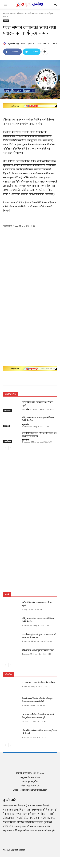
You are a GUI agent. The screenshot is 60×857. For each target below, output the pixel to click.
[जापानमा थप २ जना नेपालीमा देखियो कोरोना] (11, 686)
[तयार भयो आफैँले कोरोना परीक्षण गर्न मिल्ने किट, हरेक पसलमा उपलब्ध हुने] (11, 718)
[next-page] (10, 448)
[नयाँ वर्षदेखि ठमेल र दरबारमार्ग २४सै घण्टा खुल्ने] (11, 406)
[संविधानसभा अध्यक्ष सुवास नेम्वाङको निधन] (11, 654)
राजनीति (6, 426)
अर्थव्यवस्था (7, 410)
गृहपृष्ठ (5, 13)
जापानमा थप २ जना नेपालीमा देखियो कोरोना (38, 682)
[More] (44, 52)
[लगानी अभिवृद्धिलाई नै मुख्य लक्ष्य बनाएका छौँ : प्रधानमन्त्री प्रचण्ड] (11, 437)
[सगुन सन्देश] (5, 43)
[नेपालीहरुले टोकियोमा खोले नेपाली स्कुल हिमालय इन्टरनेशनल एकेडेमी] (11, 702)
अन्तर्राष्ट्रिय (7, 441)
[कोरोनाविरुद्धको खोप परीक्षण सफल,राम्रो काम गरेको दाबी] (11, 734)
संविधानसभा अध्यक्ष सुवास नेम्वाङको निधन (38, 650)
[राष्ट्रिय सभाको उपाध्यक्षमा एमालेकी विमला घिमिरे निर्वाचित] (11, 421)
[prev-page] (5, 448)
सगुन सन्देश (11, 43)
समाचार (12, 13)
